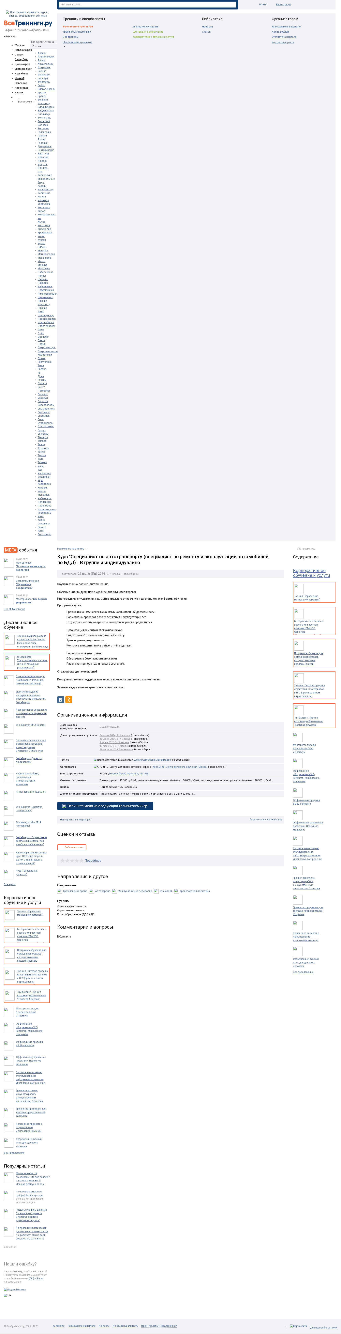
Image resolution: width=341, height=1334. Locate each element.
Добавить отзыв (74, 847)
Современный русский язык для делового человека (306, 963)
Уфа (40, 480)
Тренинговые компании (77, 31)
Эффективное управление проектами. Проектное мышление (308, 826)
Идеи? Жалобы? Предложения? (159, 1326)
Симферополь (46, 408)
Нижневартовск (47, 293)
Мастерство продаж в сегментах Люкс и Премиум (304, 748)
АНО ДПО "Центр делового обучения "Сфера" (180, 766)
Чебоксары (45, 498)
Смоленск (44, 412)
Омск (41, 329)
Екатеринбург (23, 68)
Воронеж (43, 128)
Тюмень (42, 462)
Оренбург (43, 336)
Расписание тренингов (78, 26)
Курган (42, 239)
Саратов (43, 401)
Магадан (43, 250)
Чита (41, 516)
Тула (40, 458)
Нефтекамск (45, 286)
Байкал (42, 71)
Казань (19, 92)
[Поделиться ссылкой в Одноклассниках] (68, 702)
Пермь (42, 343)
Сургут (42, 430)
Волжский (44, 121)
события (21, 550)
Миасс (41, 261)
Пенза (41, 340)
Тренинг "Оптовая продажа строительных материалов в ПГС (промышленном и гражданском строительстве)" (309, 692)
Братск (42, 92)
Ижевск (42, 160)
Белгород (44, 81)
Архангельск (45, 63)
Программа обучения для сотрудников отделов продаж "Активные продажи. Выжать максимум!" (308, 660)
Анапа (41, 60)
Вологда (43, 124)
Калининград (45, 189)
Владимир (44, 114)
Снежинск (44, 415)
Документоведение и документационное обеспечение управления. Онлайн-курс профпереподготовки (31, 698)
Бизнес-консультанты (146, 26)
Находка (43, 282)
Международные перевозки (135, 891)
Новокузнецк (46, 315)
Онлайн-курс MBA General (30, 725)
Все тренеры (71, 36)
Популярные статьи (24, 1166)
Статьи (206, 31)
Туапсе (42, 455)
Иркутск (43, 164)
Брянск (42, 96)
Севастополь (46, 404)
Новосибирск (23, 49)
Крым (41, 236)
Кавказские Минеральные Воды (46, 179)
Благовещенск (46, 88)
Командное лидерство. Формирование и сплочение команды (306, 937)
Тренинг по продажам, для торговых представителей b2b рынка (308, 911)
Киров (41, 210)
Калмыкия (44, 193)
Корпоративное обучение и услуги (153, 36)
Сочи (41, 419)
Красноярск (22, 64)
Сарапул (43, 397)
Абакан (42, 53)
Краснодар (22, 87)
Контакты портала (283, 42)
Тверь (41, 444)
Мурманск (44, 268)
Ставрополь (45, 422)
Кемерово (44, 207)
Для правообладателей (323, 1327)
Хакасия (43, 487)
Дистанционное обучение (148, 31)
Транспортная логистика (195, 891)
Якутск (42, 527)
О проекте (59, 1326)
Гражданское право (75, 891)
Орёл (41, 333)
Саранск (43, 394)
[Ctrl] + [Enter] (36, 1278)
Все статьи (10, 1246)
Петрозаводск (47, 347)
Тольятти (43, 448)
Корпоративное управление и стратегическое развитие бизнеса (31, 713)
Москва (19, 45)
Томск (41, 451)
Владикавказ (46, 110)
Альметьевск (46, 56)
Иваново (43, 157)
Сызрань (43, 433)
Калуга (42, 196)
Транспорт (166, 891)
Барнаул (43, 78)
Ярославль (44, 534)
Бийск (41, 85)
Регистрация (283, 4)
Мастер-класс (31, 601)
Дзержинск (45, 146)
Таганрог (43, 437)
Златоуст (43, 153)
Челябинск (21, 73)
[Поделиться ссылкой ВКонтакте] (60, 702)
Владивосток (46, 106)
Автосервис (102, 891)
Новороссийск (47, 318)
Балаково (44, 74)
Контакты (104, 1326)
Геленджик (44, 132)
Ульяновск (44, 473)
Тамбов (42, 440)
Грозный (43, 142)
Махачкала (44, 257)
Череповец (44, 505)
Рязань (42, 379)
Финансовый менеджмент (31, 791)
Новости (207, 26)
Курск (41, 243)
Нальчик (43, 279)
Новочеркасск (46, 325)
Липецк (42, 246)
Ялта (41, 530)
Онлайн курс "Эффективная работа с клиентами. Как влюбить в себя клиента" (31, 841)
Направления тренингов (77, 42)
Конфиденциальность (125, 1326)
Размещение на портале (286, 26)
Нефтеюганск (46, 289)
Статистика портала (284, 36)
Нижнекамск (45, 297)
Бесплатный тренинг (27, 584)
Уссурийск (44, 476)
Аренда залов (280, 31)
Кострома (44, 225)
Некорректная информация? (76, 819)
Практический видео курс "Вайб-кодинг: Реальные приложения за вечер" (30, 680)
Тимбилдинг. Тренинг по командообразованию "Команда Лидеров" (308, 721)
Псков (41, 358)
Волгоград (44, 117)
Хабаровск (44, 483)
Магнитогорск (46, 254)
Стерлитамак (46, 426)
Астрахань (44, 67)
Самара (42, 383)
